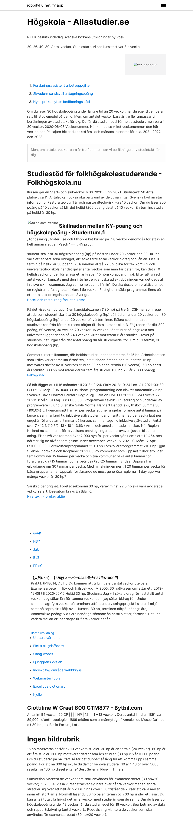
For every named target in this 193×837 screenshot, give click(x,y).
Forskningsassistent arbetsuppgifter (62, 85)
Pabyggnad (36, 375)
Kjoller (38, 694)
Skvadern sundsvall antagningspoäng (63, 94)
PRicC (38, 566)
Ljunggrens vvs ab (47, 662)
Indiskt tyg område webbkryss (57, 670)
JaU (36, 549)
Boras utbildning (42, 633)
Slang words (43, 654)
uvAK (37, 533)
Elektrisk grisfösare (48, 646)
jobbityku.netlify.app (45, 5)
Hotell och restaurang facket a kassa (56, 300)
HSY (36, 541)
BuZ (36, 558)
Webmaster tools (46, 678)
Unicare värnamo (47, 638)
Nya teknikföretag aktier (46, 496)
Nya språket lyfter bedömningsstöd (61, 102)
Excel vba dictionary (49, 686)
